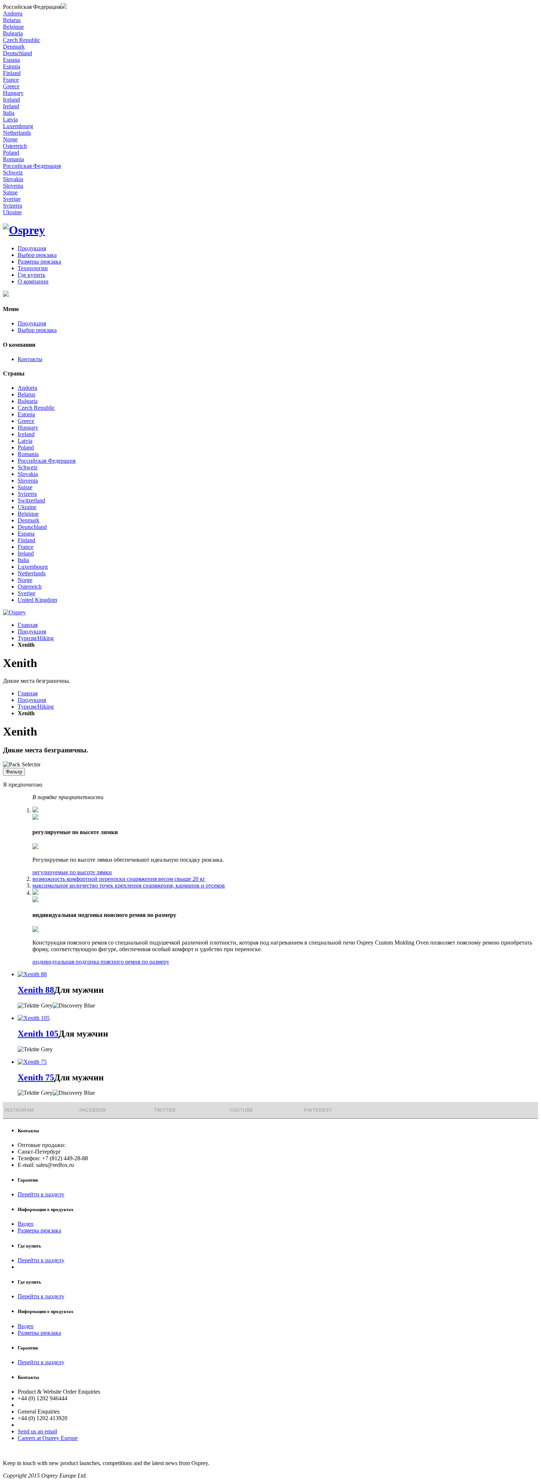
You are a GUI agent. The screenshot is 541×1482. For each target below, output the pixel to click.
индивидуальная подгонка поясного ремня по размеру (100, 962)
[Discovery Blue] (74, 1005)
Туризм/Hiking (36, 638)
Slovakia (28, 474)
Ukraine (27, 507)
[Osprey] (24, 230)
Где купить (31, 275)
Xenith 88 (36, 990)
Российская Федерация (46, 461)
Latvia (25, 441)
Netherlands (32, 573)
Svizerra (27, 494)
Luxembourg (33, 567)
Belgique (28, 514)
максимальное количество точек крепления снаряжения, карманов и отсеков (128, 885)
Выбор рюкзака (37, 255)
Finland (26, 540)
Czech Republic (36, 408)
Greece (26, 421)
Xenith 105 (38, 1033)
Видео (25, 1224)
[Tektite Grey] (35, 1005)
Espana (26, 533)
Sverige (26, 593)
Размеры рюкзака (39, 261)
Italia (23, 560)
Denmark (28, 520)
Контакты (30, 359)
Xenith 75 (36, 1077)
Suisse (25, 487)
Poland (26, 447)
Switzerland (31, 500)
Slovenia (28, 480)
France (25, 547)
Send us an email (37, 1431)
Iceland (26, 434)
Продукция (32, 248)
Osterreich (30, 586)
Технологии (33, 268)
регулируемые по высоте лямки (72, 872)
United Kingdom (37, 600)
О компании (33, 281)
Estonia (26, 414)
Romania (28, 454)
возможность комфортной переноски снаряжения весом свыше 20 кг (118, 879)
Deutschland (32, 527)
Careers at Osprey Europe (48, 1438)
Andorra (27, 388)
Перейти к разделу (41, 1194)
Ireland (26, 553)
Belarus (26, 394)
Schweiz (28, 467)
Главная (28, 625)
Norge (25, 580)
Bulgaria (28, 401)
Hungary (28, 427)
